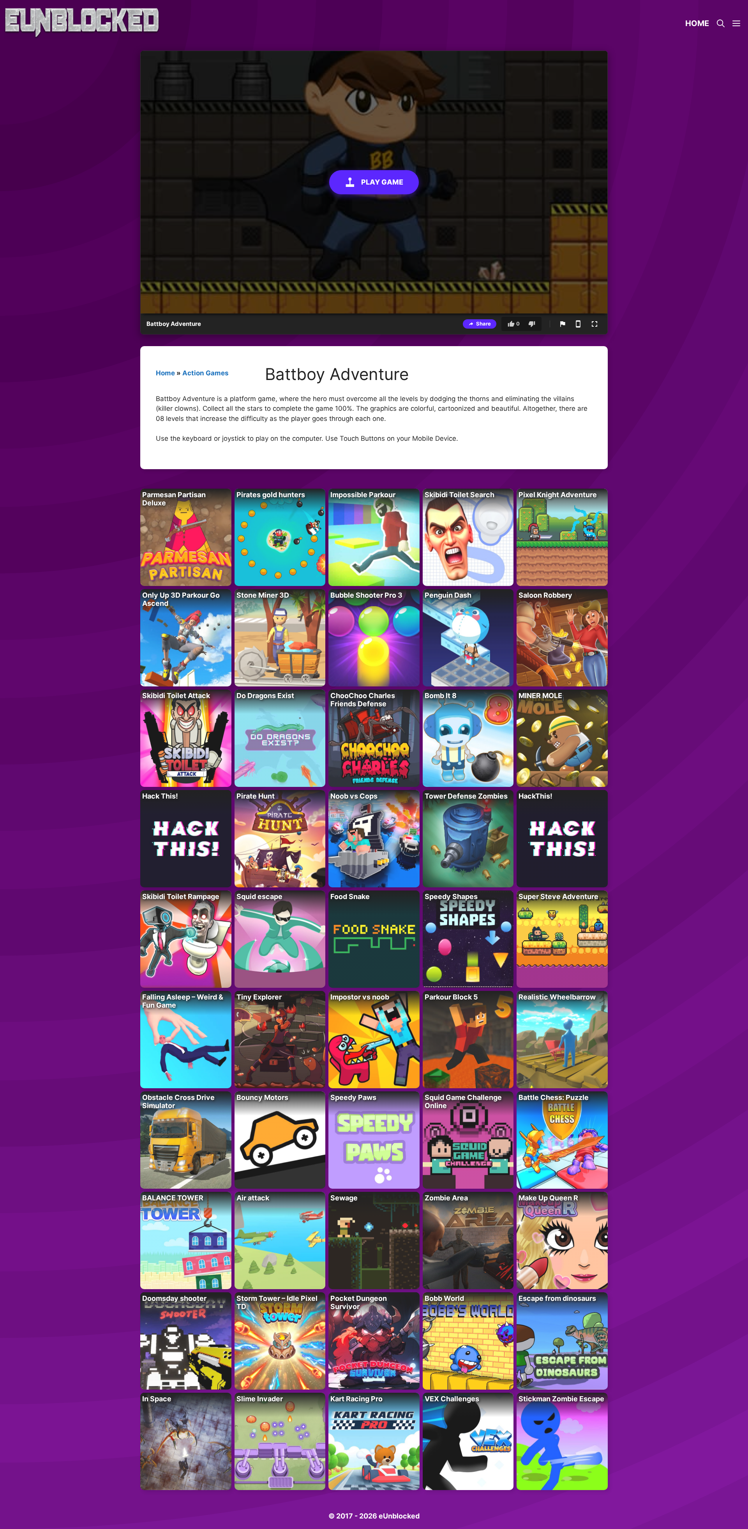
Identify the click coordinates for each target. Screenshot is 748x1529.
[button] (736, 23)
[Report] (562, 324)
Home (697, 23)
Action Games (205, 373)
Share (483, 323)
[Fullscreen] (594, 324)
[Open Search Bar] (721, 23)
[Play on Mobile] (578, 324)
